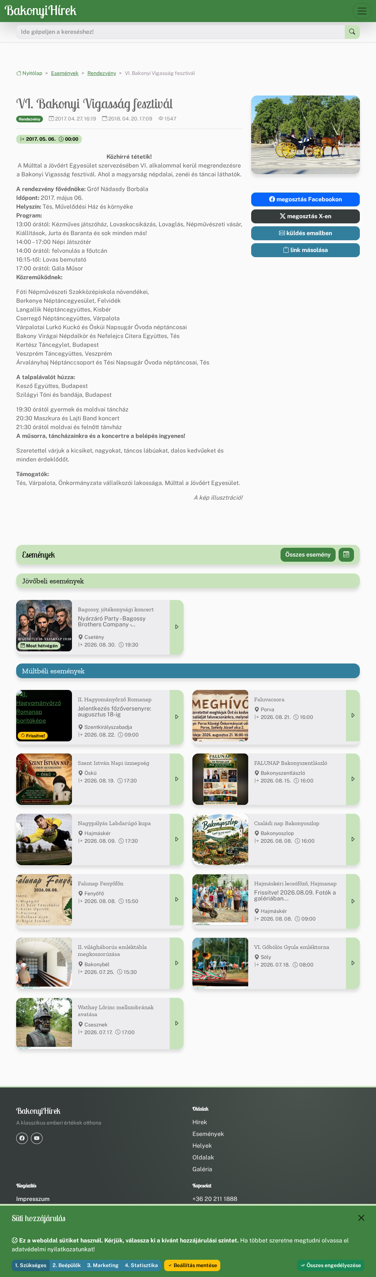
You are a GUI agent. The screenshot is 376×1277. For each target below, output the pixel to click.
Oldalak (203, 1157)
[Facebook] (22, 1138)
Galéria (202, 1169)
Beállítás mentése (195, 1265)
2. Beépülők (67, 1265)
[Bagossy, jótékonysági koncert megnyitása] (177, 627)
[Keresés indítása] (352, 32)
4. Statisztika (141, 1265)
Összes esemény (308, 554)
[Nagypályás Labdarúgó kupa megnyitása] (177, 839)
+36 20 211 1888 (214, 1198)
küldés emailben (308, 233)
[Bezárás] (361, 1218)
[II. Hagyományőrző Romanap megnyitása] (177, 717)
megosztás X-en (308, 216)
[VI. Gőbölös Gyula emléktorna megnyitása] (353, 963)
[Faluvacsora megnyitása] (353, 715)
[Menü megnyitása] (362, 11)
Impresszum (33, 1198)
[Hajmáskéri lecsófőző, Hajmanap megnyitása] (353, 901)
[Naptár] (346, 555)
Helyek (202, 1145)
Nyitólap (31, 73)
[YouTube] (37, 1138)
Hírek (199, 1122)
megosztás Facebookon (308, 199)
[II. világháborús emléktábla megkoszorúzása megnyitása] (177, 963)
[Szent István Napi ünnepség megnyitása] (177, 779)
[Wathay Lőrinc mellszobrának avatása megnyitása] (177, 1023)
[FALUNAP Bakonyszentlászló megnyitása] (353, 779)
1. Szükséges (30, 1265)
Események (65, 73)
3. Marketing (103, 1265)
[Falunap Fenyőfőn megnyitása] (177, 899)
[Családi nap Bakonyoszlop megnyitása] (353, 839)
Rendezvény (101, 73)
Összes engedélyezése (333, 1265)
